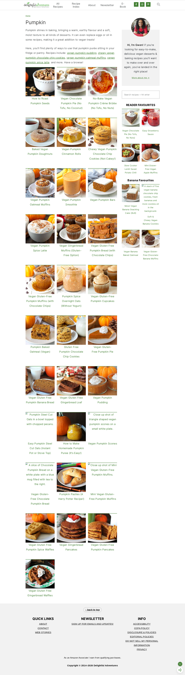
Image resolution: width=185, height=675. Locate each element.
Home (28, 16)
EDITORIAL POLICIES (142, 636)
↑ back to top (92, 610)
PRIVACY (142, 649)
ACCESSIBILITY (142, 624)
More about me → (141, 77)
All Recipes (58, 5)
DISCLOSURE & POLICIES (141, 632)
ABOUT (43, 624)
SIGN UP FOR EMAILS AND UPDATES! (92, 624)
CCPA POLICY (142, 628)
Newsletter (107, 5)
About (92, 5)
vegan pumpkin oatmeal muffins (86, 57)
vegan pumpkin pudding (81, 52)
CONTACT (43, 628)
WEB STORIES (43, 632)
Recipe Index (76, 5)
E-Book (123, 5)
